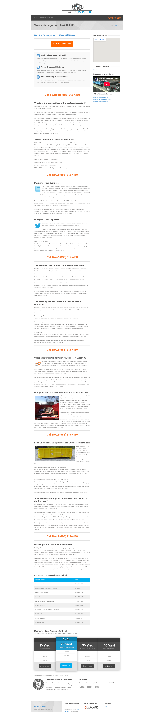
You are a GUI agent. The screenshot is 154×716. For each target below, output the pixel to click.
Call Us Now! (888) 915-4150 (62, 44)
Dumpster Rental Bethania (100, 101)
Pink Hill (117, 25)
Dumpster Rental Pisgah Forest (102, 99)
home (111, 25)
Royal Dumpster (40, 706)
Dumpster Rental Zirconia (100, 97)
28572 (95, 69)
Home (35, 18)
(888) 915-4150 (114, 18)
